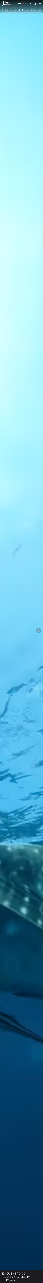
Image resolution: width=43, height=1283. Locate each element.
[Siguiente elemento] (38, 630)
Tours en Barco (29, 10)
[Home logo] (6, 3)
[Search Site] (30, 3)
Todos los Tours (9, 10)
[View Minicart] (34, 3)
